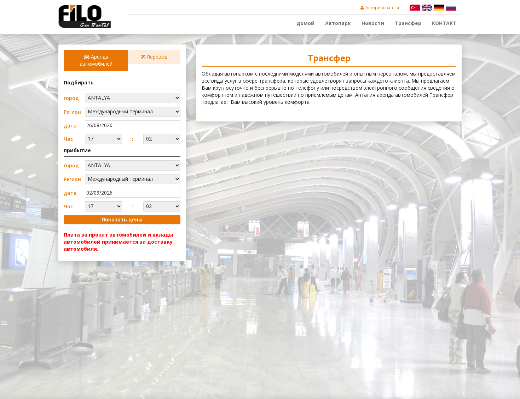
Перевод (156, 56)
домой (305, 23)
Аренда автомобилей (96, 60)
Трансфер (408, 23)
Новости (373, 23)
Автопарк (338, 23)
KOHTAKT (444, 23)
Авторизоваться (382, 8)
